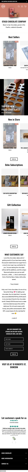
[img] (14, 420)
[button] (13, 442)
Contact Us (4, 464)
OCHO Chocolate (6, 453)
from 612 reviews (14, 422)
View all (14, 159)
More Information (7, 458)
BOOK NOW (3, 471)
